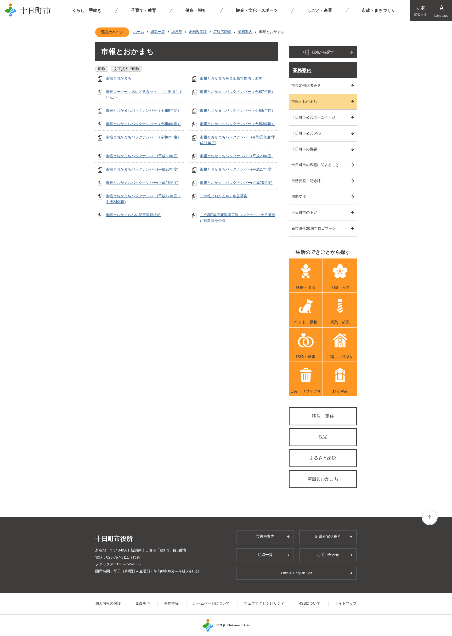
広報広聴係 (222, 32)
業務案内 (245, 32)
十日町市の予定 (304, 212)
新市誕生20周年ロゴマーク (313, 228)
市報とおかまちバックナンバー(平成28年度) (142, 169)
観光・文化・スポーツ (257, 10)
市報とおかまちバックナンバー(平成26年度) (142, 183)
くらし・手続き (86, 10)
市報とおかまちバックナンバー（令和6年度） (143, 110)
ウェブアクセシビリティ (264, 603)
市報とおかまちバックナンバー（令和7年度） (237, 91)
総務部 (176, 32)
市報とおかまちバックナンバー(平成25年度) (236, 183)
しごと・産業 (319, 10)
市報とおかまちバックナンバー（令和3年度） (237, 124)
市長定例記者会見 (306, 85)
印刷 (101, 69)
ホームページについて (211, 603)
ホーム (138, 32)
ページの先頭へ (430, 517)
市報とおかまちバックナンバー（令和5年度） (237, 110)
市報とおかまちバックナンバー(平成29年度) (236, 156)
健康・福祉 (195, 10)
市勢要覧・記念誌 (306, 181)
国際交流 (298, 196)
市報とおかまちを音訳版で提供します (231, 78)
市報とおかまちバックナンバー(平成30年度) (142, 156)
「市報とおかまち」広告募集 (223, 196)
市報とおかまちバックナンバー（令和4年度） (143, 124)
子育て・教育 (143, 10)
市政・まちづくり (378, 10)
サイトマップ (346, 603)
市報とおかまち (118, 78)
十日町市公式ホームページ (313, 117)
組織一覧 (157, 32)
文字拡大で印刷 (126, 69)
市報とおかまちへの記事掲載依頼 (133, 215)
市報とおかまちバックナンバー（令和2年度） (143, 137)
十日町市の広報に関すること (315, 165)
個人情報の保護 (108, 603)
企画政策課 (198, 32)
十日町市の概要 (304, 149)
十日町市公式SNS (306, 133)
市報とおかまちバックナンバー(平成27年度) (236, 169)
